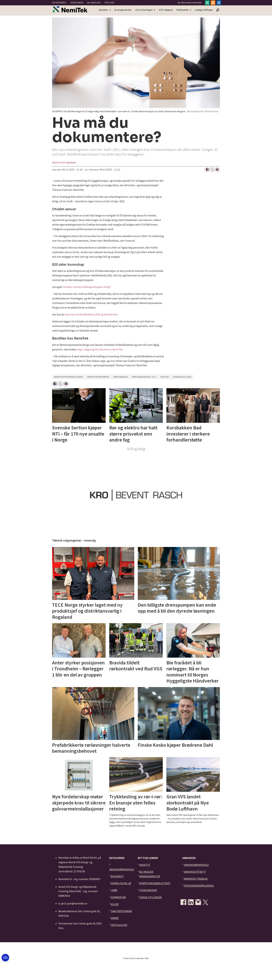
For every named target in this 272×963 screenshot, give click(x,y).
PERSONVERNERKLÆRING (199, 885)
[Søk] (218, 10)
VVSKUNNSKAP (148, 890)
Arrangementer (123, 9)
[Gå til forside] (70, 9)
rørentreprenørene (98, 377)
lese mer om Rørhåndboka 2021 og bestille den (91, 314)
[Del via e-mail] (217, 169)
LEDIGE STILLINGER (150, 897)
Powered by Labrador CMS (136, 958)
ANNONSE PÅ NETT (195, 872)
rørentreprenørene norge (69, 377)
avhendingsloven (182, 377)
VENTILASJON (119, 925)
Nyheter (103, 9)
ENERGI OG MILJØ (121, 883)
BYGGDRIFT (117, 876)
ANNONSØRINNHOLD (121, 869)
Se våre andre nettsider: (190, 2)
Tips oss (109, 2)
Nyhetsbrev (59, 2)
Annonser (76, 2)
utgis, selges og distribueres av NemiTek (100, 349)
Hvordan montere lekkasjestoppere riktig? (86, 287)
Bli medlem (93, 2)
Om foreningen (144, 9)
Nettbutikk (182, 9)
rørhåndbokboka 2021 (144, 377)
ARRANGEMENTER (149, 876)
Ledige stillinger (204, 9)
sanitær (164, 377)
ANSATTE (144, 865)
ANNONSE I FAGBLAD (196, 879)
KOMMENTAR (118, 897)
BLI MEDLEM (146, 872)
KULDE (115, 904)
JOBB (114, 890)
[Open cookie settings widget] (5, 957)
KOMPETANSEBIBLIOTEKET (155, 883)
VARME (115, 918)
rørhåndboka (120, 377)
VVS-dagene (166, 9)
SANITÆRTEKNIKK (121, 911)
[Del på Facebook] (207, 169)
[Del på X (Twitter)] (212, 169)
